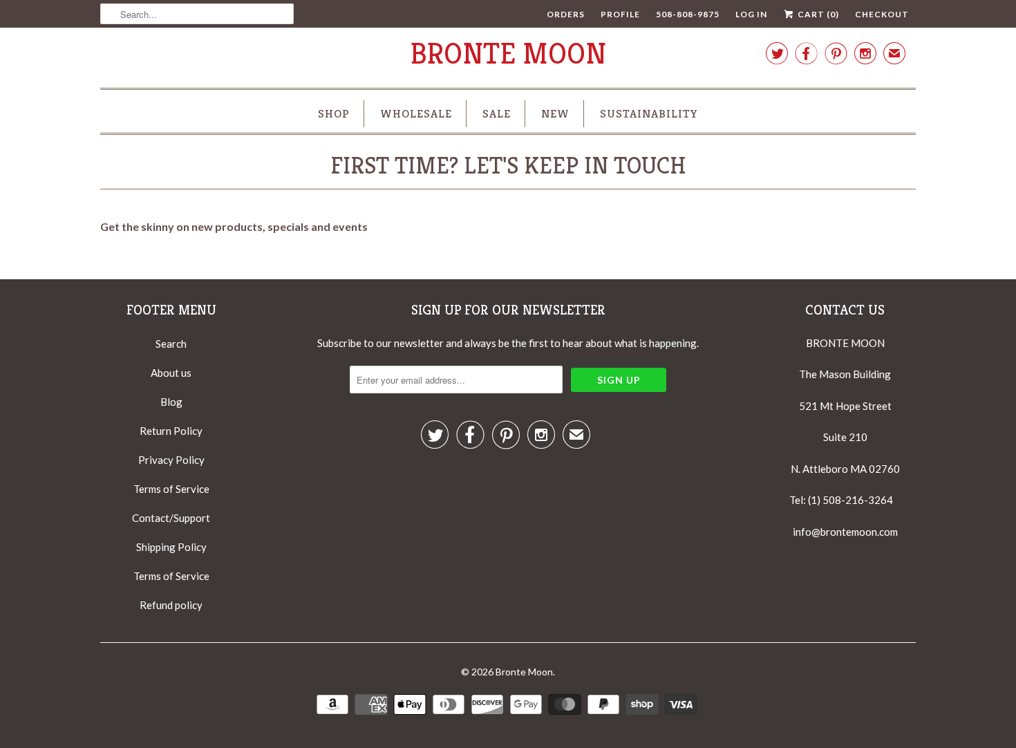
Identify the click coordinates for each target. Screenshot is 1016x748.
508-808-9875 (687, 14)
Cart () (817, 14)
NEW (555, 113)
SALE (496, 113)
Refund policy (171, 605)
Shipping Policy (171, 547)
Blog (171, 401)
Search (171, 343)
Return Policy (171, 430)
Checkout (882, 14)
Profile (620, 14)
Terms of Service (171, 489)
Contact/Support (171, 518)
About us (171, 372)
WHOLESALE (416, 113)
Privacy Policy (171, 460)
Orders (566, 14)
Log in (751, 14)
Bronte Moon (508, 53)
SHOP (334, 113)
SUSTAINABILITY (649, 113)
